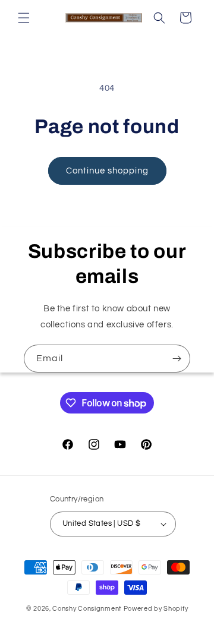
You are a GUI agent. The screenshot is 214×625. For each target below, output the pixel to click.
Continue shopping (107, 170)
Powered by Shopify (156, 608)
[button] (24, 18)
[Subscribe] (176, 359)
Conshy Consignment (87, 608)
